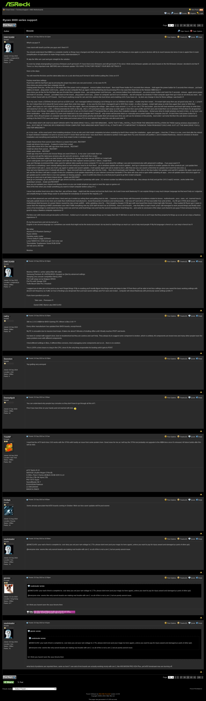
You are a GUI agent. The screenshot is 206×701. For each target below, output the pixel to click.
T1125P (7, 437)
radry (7, 316)
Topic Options (197, 31)
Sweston (8, 359)
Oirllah (7, 500)
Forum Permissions (196, 688)
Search (176, 13)
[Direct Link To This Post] (27, 37)
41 (195, 25)
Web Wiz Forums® (105, 694)
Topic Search (184, 31)
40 (191, 25)
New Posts (195, 10)
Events (184, 13)
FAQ (168, 13)
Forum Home (9, 10)
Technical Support (22, 10)
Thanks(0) (183, 37)
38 (185, 25)
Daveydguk (9, 398)
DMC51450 (9, 37)
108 (198, 25)
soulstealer (9, 539)
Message (30, 31)
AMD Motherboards (36, 10)
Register (193, 13)
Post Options (171, 37)
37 (181, 25)
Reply (200, 37)
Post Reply (8, 25)
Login (201, 13)
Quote (193, 37)
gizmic (7, 578)
